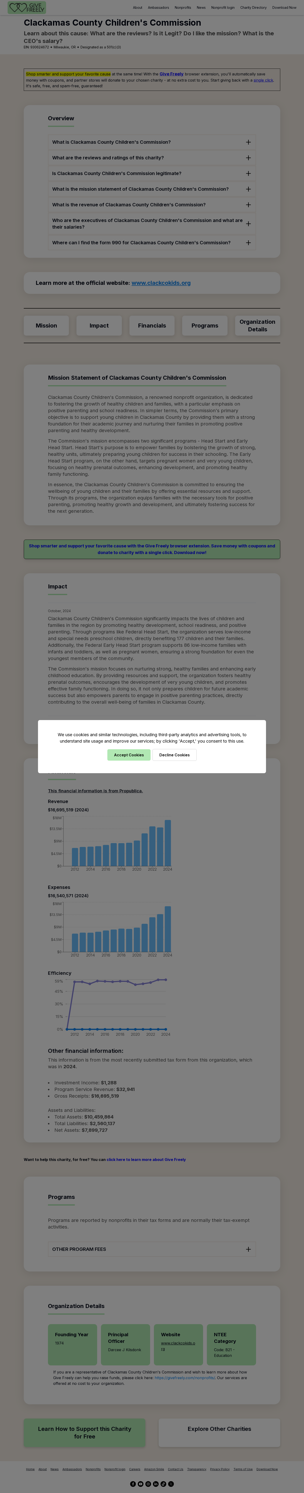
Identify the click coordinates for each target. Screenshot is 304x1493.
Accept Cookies (129, 755)
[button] (152, 746)
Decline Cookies (174, 755)
